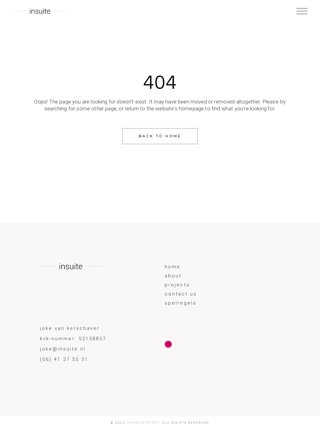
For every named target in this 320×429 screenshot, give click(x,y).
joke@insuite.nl (63, 349)
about (173, 276)
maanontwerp (143, 422)
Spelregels (181, 303)
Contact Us (181, 294)
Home (173, 267)
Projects (177, 285)
